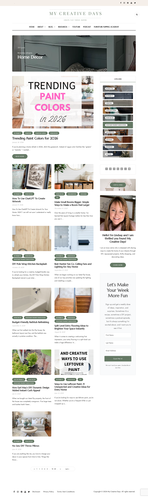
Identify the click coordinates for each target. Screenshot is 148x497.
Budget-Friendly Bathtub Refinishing (30, 322)
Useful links (118, 185)
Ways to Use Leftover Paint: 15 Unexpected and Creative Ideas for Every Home (72, 387)
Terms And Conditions (66, 492)
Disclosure (36, 492)
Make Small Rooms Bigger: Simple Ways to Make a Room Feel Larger (71, 203)
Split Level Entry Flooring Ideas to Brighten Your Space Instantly (71, 327)
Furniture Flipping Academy (106, 27)
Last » (67, 469)
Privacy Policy (48, 492)
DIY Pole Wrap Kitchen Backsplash (29, 264)
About (40, 27)
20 (55, 469)
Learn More (118, 265)
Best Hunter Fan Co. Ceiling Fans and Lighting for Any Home (73, 265)
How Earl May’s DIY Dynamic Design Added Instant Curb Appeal (30, 389)
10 (52, 469)
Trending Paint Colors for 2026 (35, 138)
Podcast (87, 27)
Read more (20, 156)
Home (31, 27)
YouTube (76, 27)
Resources (62, 27)
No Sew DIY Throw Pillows (25, 445)
